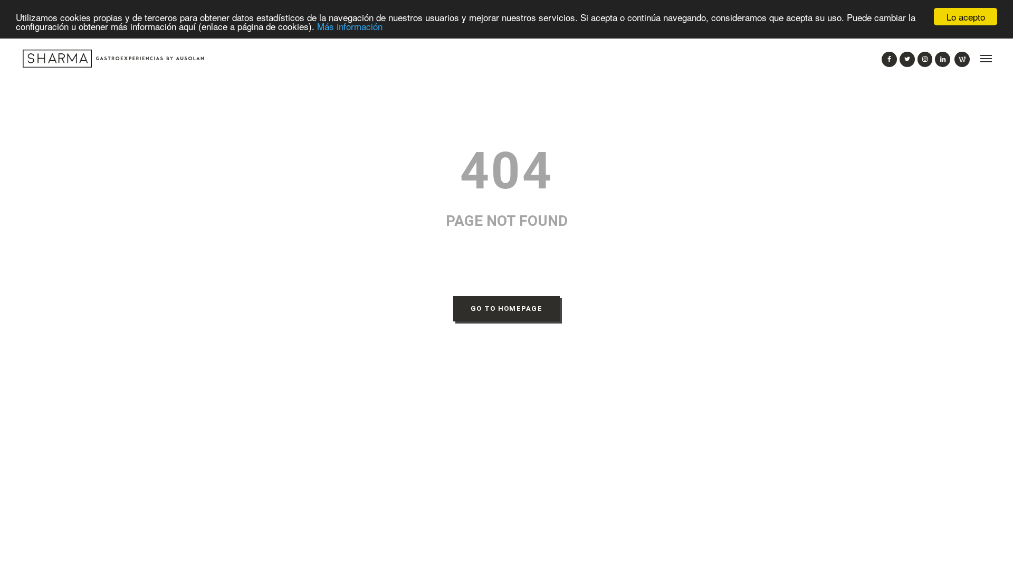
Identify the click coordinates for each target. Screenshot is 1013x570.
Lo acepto (966, 16)
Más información (350, 26)
